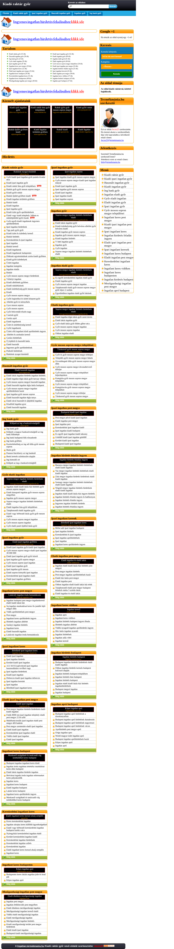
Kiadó (9, 292)
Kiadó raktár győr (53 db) (17, 54)
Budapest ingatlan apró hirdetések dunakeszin (74, 719)
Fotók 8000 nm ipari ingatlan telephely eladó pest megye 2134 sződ (25, 716)
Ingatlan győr (80, 13)
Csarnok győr (12, 315)
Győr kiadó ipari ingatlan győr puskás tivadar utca (25, 178)
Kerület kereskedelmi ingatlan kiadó (21, 837)
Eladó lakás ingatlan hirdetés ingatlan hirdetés (25, 375)
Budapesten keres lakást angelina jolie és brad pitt (26, 875)
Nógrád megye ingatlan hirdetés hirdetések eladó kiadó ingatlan (73, 489)
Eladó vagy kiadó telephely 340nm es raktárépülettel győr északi (22, 216)
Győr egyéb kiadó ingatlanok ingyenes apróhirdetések (23, 222)
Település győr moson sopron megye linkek (74, 358)
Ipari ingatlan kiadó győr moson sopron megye (75, 177)
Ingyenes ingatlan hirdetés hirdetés (70, 503)
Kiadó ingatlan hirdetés (65, 238)
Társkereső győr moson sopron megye (71, 396)
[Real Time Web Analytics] (109, 946)
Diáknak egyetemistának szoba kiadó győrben (26, 256)
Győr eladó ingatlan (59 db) (18, 61)
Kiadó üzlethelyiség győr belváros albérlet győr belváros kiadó (75, 227)
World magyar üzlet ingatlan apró (69, 736)
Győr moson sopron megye (18, 295)
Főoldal (6, 13)
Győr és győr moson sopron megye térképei (74, 355)
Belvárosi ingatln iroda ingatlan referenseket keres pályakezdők (25, 776)
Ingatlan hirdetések (63, 634)
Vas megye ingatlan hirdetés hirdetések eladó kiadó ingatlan (74, 472)
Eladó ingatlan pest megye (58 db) (63, 74)
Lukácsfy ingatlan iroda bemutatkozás (22, 635)
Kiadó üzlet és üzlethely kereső (19, 233)
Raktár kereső (12, 246)
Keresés (116, 74)
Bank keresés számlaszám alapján (20, 456)
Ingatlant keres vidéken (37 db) (63, 76)
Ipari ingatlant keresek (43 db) (62, 71)
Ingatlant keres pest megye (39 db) (20, 66)
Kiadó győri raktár (14, 192)
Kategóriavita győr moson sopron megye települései (72, 388)
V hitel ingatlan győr (64, 242)
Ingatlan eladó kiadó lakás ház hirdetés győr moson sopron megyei (25, 488)
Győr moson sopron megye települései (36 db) (68, 64)
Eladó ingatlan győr (63, 281)
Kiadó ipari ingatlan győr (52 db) (63, 54)
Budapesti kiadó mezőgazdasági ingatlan (23, 933)
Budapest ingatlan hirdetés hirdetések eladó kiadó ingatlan (73, 663)
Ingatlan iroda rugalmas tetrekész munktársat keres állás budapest (25, 767)
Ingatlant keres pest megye (115, 219)
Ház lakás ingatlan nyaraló (66, 631)
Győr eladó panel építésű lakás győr (21, 526)
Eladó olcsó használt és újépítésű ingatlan (24, 401)
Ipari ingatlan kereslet (15, 681)
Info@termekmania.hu (110, 162)
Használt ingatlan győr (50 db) (19, 56)
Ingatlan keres (12, 781)
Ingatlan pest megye (15, 901)
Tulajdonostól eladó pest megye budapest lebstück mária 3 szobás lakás (73, 589)
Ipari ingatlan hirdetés (15, 659)
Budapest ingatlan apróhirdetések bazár (72, 739)
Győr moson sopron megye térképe (70, 393)
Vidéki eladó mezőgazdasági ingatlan (22, 914)
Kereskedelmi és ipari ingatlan (19, 240)
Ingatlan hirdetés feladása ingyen (69, 507)
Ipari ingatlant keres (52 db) (18, 69)
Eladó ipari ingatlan (14, 656)
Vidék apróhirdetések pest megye (20, 612)
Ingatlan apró (61, 745)
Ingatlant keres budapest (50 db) (19, 74)
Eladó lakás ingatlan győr (66, 223)
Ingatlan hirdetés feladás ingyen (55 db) (65, 69)
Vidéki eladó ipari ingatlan (17, 736)
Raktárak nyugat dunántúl (17, 354)
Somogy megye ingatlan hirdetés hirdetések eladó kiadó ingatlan (74, 483)
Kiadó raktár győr (20, 13)
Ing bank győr (95, 13)
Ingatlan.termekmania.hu (30, 946)
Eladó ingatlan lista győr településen (21, 507)
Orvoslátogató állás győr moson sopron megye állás (75, 362)
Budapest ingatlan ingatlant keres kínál (22, 763)
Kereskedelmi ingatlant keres (117, 263)
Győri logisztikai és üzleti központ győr (23, 299)
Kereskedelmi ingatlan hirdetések (20, 840)
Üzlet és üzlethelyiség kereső (18, 325)
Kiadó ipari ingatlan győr (17, 183)
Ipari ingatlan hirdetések (16, 227)
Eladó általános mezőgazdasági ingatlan (23, 908)
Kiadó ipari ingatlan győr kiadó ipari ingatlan (25, 547)
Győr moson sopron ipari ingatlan (20, 563)
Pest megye (11, 615)
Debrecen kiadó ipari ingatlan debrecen (23, 678)
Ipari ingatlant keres (115, 231)
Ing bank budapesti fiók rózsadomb (21, 437)
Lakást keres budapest (15, 791)
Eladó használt (12, 344)
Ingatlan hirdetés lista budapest (68, 677)
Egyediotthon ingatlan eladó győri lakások (73, 293)
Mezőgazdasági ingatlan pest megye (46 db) (23, 81)
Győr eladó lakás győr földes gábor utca (72, 323)
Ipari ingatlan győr (39, 13)
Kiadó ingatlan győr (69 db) (62, 56)
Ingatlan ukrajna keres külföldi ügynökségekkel (26, 824)
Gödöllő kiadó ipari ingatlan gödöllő (70, 437)
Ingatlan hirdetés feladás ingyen (68, 500)
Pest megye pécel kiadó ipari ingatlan (71, 418)
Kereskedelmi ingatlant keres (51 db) (21, 76)
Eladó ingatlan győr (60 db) (61, 61)
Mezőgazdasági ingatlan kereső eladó (22, 911)
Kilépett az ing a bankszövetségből (21, 463)
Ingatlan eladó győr (115, 194)
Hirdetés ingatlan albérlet (17, 621)
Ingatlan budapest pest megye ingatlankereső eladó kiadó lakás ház (25, 601)
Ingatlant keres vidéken (65, 618)
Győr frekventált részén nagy (18, 312)
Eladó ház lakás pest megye (67, 578)
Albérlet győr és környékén (18, 302)
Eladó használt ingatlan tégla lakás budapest (25, 385)
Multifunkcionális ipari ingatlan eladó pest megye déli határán (24, 721)
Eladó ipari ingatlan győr (17, 566)
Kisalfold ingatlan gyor (16, 404)
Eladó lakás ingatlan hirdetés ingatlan (22, 772)
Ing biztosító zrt (13, 460)
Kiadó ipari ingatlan (14, 675)
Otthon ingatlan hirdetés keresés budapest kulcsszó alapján (73, 669)
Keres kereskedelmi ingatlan (18, 821)
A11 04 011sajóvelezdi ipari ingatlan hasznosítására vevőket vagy (22, 667)
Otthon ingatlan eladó (64, 333)
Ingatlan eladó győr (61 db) (61, 59)
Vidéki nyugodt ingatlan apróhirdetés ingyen (74, 628)
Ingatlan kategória (14, 266)
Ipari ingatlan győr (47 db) (17, 64)
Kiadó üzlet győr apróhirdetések (20, 212)
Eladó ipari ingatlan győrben (18, 579)
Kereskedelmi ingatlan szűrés (18, 843)
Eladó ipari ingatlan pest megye (117, 244)
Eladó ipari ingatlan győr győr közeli (22, 556)
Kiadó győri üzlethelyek (16, 259)
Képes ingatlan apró (15, 880)
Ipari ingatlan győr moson (17, 569)
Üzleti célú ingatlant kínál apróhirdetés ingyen (26, 331)
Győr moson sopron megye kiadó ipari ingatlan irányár (75, 181)
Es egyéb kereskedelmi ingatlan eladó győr (73, 278)
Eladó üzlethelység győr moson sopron (23, 289)
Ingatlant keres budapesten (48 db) (20, 78)
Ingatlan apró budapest (116, 290)
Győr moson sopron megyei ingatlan (22, 519)
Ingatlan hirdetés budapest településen (71, 674)
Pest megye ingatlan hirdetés (67, 571)
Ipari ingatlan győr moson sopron (20, 394)
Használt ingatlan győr (60, 13)
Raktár (9, 272)
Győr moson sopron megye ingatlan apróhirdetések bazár (21, 389)
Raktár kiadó (11, 202)
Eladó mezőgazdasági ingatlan (19, 918)
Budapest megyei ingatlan (66, 689)
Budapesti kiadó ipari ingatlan (68, 444)
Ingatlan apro (61, 615)
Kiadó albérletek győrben (17, 282)
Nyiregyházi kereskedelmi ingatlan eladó (23, 833)
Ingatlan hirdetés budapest (66, 680)
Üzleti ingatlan (12, 263)
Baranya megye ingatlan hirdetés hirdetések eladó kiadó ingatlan (74, 466)
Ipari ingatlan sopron (64, 199)
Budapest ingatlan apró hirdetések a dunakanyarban (70, 715)
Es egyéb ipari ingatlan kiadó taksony (71, 434)
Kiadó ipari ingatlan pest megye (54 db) (65, 66)
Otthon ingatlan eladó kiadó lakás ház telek (73, 584)
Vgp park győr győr (15, 230)
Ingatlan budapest (62, 692)
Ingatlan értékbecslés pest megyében (22, 905)
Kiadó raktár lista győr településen (21, 186)
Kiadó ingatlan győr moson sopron (70, 232)
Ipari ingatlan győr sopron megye (20, 559)
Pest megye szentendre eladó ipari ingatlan (24, 726)
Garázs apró (11, 318)
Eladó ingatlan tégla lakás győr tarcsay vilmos (26, 379)
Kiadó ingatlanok (13, 250)
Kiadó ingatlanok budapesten (18, 253)
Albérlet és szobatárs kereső (18, 334)
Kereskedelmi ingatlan (16, 846)
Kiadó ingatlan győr (115, 186)
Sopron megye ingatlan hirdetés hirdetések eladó (24, 502)
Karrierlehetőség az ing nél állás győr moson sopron (25, 445)
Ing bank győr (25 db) (16, 59)
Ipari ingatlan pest (63, 424)
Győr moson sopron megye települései (71, 384)
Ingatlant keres (12, 628)
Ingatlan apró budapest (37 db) (62, 81)
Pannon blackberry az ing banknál (21, 453)
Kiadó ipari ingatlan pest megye (118, 226)
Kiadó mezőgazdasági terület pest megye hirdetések (23, 925)
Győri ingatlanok (13, 328)
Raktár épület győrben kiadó (18, 196)
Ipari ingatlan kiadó (63, 196)
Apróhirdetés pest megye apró (68, 729)
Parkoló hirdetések (14, 351)
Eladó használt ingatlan (16, 407)
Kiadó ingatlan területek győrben (20, 199)
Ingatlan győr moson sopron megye (21, 498)
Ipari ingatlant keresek (116, 249)
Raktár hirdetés (12, 237)
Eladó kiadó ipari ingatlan (17, 729)
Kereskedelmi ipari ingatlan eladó (20, 576)
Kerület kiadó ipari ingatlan (18, 662)
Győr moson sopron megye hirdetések (22, 276)
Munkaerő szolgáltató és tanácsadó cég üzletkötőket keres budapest (23, 798)
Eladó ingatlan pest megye (66, 421)
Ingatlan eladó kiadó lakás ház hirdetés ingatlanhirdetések (71, 684)
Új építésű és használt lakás (18, 341)
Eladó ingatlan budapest (16, 788)
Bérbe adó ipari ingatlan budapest (69, 528)
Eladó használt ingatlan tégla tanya (21, 397)
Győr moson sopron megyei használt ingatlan (25, 382)
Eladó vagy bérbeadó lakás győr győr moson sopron (25, 515)
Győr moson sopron (15, 308)
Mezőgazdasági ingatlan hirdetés (20, 921)
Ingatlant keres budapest (16, 784)
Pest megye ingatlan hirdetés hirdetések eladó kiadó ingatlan (25, 710)
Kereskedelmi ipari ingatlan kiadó (69, 427)
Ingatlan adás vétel (63, 638)
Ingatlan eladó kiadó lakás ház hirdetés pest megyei (73, 567)
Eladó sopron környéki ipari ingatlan (22, 572)
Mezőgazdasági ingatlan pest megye (117, 285)
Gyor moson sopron (15, 305)
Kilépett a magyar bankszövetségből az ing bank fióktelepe (24, 433)
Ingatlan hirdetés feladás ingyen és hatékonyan (75, 497)
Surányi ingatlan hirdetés (17, 625)
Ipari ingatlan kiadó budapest (67, 431)
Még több (10, 358)
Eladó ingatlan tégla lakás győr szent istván (73, 317)
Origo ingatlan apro (63, 732)
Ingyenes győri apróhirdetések (19, 347)
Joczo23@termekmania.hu (112, 140)
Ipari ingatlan (12, 243)
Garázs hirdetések (14, 338)
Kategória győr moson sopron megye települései (71, 379)
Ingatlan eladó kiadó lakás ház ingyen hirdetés (75, 494)
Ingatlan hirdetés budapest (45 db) (63, 78)
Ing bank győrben (14, 441)
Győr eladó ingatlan (115, 198)
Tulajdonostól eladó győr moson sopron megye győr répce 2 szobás (75, 288)
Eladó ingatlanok (13, 321)
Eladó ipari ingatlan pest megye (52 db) (21, 71)
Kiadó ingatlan (12, 206)
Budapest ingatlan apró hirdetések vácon (72, 726)
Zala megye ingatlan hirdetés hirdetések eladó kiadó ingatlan (74, 477)
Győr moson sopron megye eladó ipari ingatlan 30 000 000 (26, 551)
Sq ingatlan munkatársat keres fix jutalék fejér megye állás (25, 607)
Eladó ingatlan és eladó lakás (67, 593)
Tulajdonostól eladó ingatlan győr (20, 510)
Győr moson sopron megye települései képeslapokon (71, 373)
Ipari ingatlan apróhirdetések (67, 538)
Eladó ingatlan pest (63, 581)
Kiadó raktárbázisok (15, 285)
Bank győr (10, 450)
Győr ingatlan (61, 248)
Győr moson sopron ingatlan (18, 522)
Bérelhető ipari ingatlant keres (19, 688)
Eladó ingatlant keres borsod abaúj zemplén (25, 850)
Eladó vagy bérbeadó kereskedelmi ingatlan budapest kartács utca (25, 829)
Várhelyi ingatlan (13, 279)
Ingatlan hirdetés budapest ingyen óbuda (72, 621)
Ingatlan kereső (61, 641)
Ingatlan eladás (12, 269)
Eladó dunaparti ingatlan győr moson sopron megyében (25, 493)
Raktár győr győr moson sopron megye (23, 189)
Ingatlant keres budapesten (112, 274)
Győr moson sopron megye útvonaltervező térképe (73, 368)
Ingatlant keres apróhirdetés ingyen (21, 618)
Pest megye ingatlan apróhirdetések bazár (73, 575)
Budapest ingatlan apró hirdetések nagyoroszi (74, 723)
